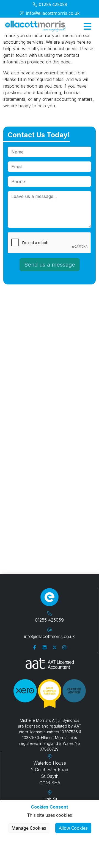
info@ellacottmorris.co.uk (52, 13)
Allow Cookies (73, 828)
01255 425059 (52, 4)
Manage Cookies (29, 828)
